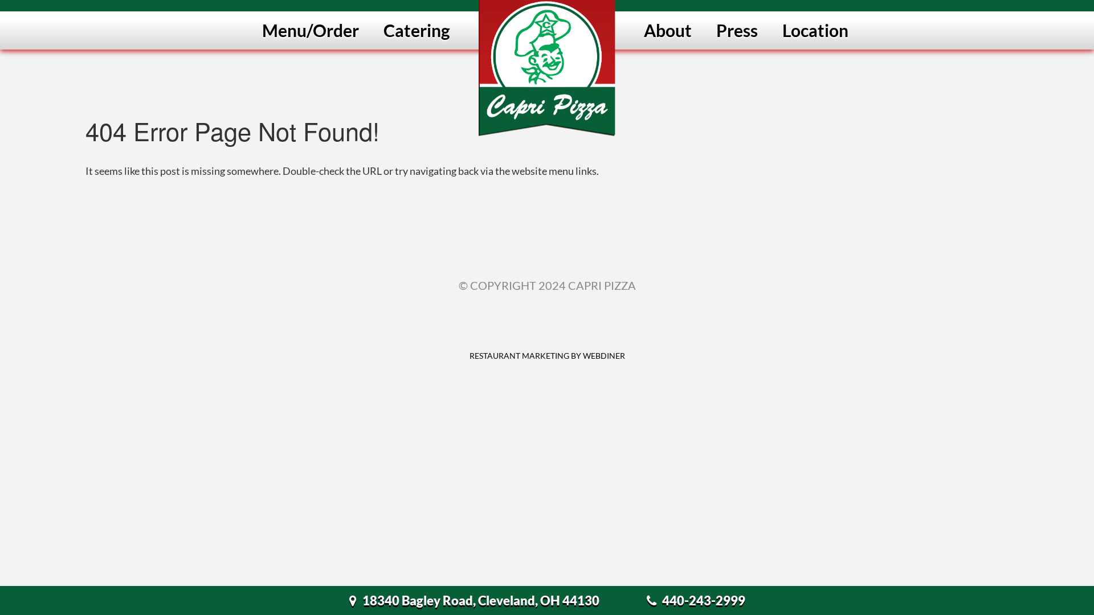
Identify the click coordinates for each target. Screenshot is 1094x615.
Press (737, 30)
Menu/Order (310, 30)
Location (815, 30)
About (668, 30)
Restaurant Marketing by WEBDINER (547, 355)
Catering (416, 30)
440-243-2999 (703, 600)
